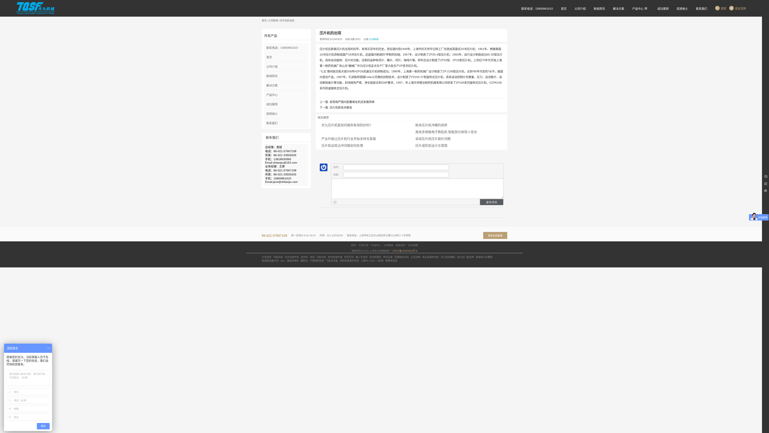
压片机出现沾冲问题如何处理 (342, 145)
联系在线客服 (495, 235)
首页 (264, 20)
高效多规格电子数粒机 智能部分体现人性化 (446, 132)
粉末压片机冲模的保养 (431, 125)
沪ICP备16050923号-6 (405, 251)
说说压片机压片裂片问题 (433, 139)
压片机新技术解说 (341, 107)
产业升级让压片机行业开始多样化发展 (348, 139)
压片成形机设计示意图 (431, 145)
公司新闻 (273, 20)
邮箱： (337, 174)
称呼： (337, 167)
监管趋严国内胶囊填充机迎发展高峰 (352, 101)
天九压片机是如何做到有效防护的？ (347, 125)
